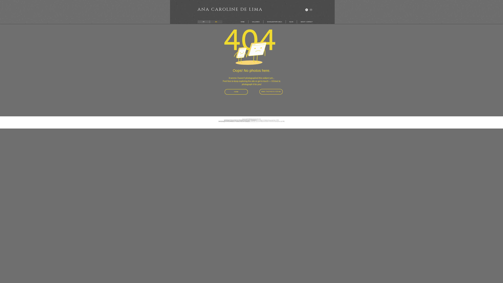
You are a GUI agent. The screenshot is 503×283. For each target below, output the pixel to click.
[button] (255, 21)
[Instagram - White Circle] (306, 10)
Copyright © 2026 (246, 119)
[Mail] (311, 9)
